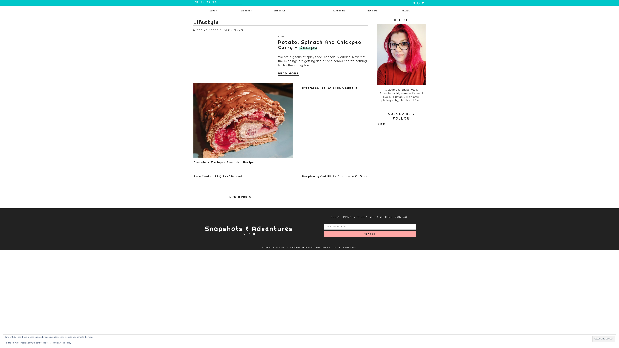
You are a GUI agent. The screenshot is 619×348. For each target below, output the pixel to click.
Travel (406, 11)
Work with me (381, 217)
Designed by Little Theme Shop (336, 248)
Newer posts (240, 197)
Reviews (373, 11)
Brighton (246, 11)
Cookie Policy (65, 343)
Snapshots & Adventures (249, 229)
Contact (402, 217)
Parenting (339, 11)
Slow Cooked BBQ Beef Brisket (218, 176)
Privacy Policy (355, 217)
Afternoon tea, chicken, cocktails (330, 88)
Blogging (200, 30)
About (213, 11)
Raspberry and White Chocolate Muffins (335, 176)
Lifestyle (279, 11)
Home (226, 30)
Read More (288, 73)
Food (214, 30)
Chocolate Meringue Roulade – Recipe (223, 162)
